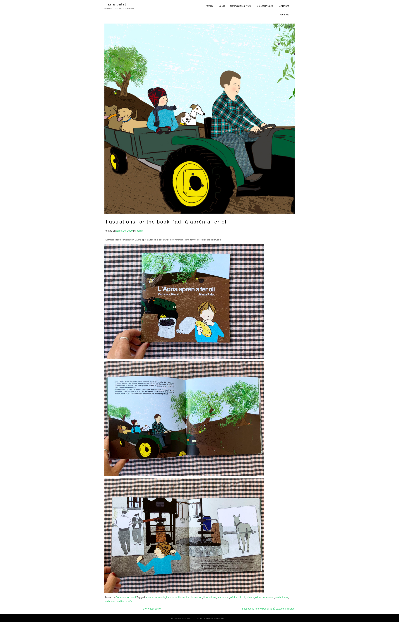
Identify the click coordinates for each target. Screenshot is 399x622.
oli (244, 597)
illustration (184, 597)
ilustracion (196, 597)
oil (240, 597)
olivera (250, 597)
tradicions (109, 601)
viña (130, 601)
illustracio (171, 597)
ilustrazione (209, 597)
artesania (160, 597)
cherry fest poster (152, 608)
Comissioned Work (126, 597)
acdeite (149, 597)
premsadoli (268, 597)
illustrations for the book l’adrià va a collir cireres (268, 608)
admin (140, 230)
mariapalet (223, 597)
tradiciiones (281, 597)
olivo (258, 597)
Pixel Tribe (220, 618)
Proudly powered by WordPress (183, 618)
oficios (234, 597)
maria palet (115, 4)
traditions (121, 601)
